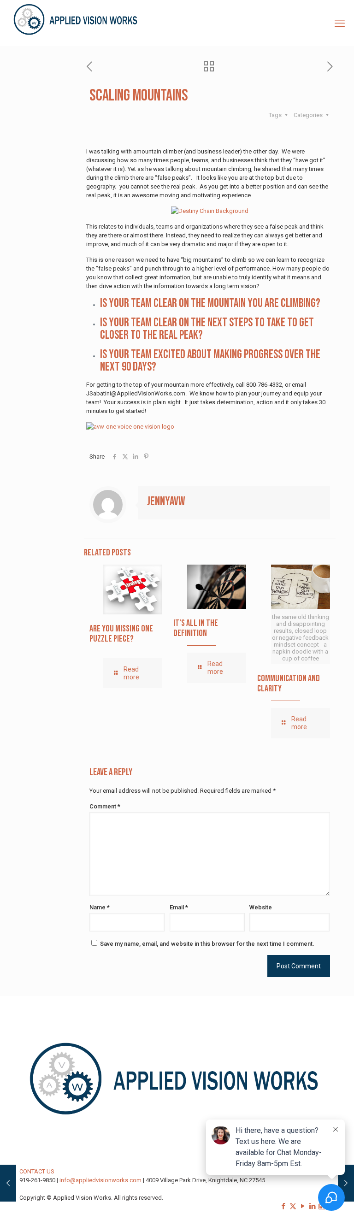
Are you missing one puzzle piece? (121, 633)
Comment (104, 806)
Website (260, 907)
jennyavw (166, 502)
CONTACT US (36, 1171)
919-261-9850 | (39, 1180)
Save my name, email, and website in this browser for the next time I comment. (207, 943)
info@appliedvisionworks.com (100, 1180)
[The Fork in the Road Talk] (346, 1183)
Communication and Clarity (288, 683)
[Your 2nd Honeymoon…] (8, 1183)
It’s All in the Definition (195, 628)
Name (99, 907)
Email (179, 907)
